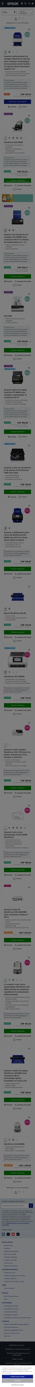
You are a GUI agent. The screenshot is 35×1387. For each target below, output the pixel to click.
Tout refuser (17, 1380)
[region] (17, 1376)
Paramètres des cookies (17, 1384)
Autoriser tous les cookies (17, 1376)
